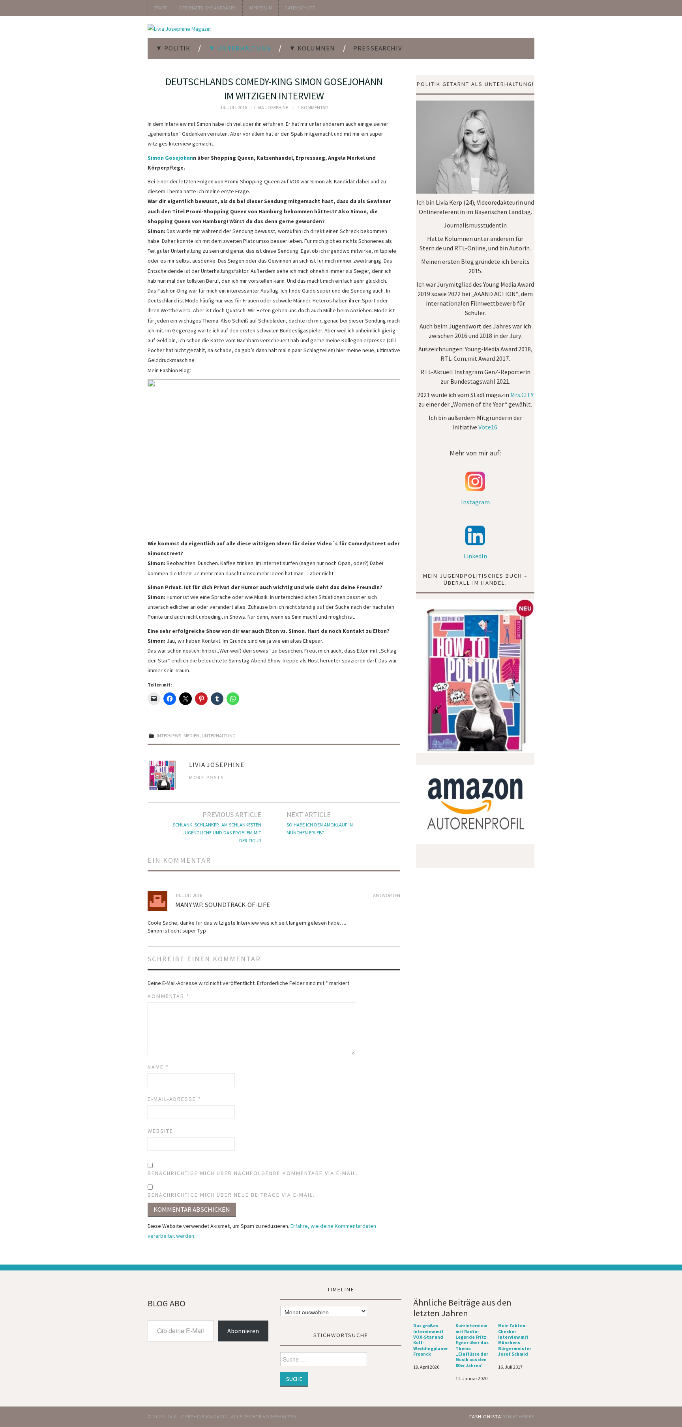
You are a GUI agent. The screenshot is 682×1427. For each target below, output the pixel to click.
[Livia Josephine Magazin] (179, 28)
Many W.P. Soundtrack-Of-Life (222, 904)
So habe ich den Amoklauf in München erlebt (320, 829)
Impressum (260, 8)
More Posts (206, 777)
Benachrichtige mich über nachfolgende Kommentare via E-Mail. (253, 1173)
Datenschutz (300, 8)
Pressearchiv (377, 48)
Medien (191, 736)
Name (158, 1067)
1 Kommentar (313, 107)
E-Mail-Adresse (174, 1098)
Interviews (169, 736)
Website (160, 1130)
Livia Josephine (271, 107)
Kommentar (168, 996)
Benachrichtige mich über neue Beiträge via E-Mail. (231, 1194)
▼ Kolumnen (312, 48)
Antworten (386, 895)
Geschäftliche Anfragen (207, 8)
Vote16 (487, 427)
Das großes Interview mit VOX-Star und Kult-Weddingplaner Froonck (430, 1340)
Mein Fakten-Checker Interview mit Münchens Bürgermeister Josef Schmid (514, 1340)
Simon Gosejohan (170, 157)
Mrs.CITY (522, 395)
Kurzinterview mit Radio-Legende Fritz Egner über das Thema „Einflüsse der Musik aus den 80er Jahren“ (472, 1345)
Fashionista (485, 1417)
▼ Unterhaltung (239, 48)
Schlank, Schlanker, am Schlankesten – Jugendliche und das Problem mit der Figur (217, 832)
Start (160, 8)
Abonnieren (243, 1331)
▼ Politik (173, 48)
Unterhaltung (219, 736)
